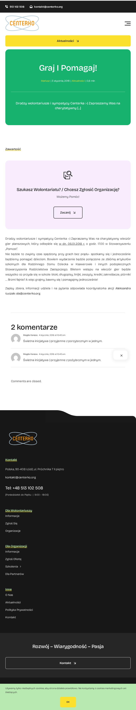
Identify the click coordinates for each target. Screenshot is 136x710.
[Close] (121, 355)
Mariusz (45, 80)
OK (68, 702)
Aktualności (78, 80)
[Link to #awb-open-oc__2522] (128, 23)
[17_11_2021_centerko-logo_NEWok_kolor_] (22, 17)
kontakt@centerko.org (20, 477)
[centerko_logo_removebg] (23, 430)
